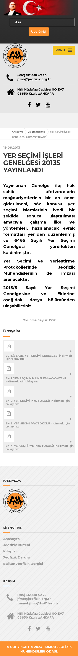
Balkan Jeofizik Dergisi (23, 564)
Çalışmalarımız (37, 131)
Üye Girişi (38, 32)
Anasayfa (17, 131)
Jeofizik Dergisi (16, 557)
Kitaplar (10, 551)
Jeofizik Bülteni (16, 545)
